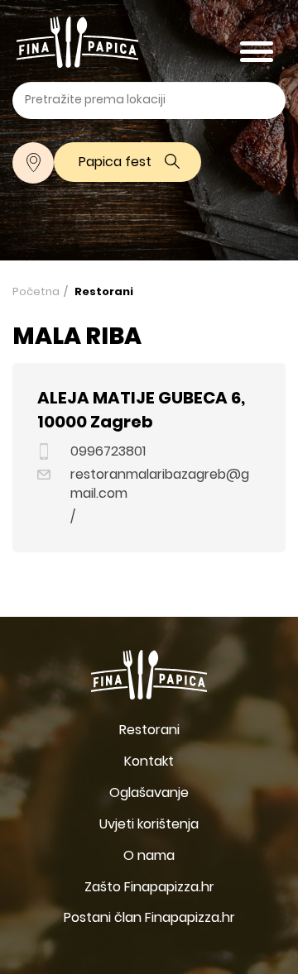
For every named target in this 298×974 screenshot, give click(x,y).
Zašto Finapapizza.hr (149, 888)
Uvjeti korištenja (149, 825)
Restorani (103, 293)
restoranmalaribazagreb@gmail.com (159, 485)
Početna (36, 292)
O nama (149, 856)
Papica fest (115, 163)
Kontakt (149, 762)
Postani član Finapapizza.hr (149, 918)
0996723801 (108, 452)
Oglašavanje (149, 794)
